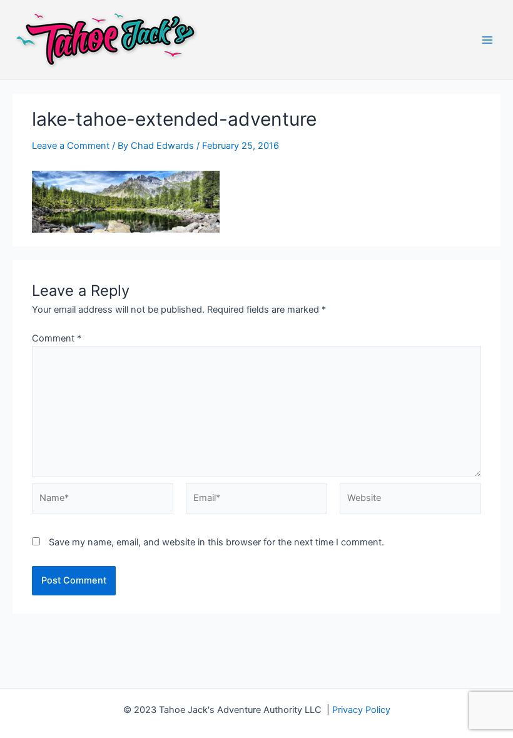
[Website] (410, 501)
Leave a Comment (70, 145)
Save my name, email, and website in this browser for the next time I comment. (216, 542)
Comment (56, 338)
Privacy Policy (361, 709)
